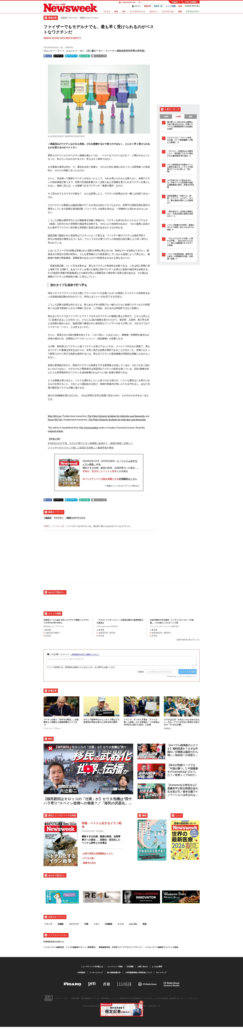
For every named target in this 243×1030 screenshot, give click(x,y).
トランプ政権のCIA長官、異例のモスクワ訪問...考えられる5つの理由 (180, 227)
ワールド (106, 11)
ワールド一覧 (58, 526)
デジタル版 (88, 858)
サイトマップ (161, 972)
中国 (86, 924)
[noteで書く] (84, 56)
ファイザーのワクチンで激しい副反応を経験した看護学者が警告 (81, 447)
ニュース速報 (170, 6)
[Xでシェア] (58, 56)
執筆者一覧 (158, 6)
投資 (145, 924)
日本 (124, 11)
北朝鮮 (61, 924)
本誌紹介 (175, 2)
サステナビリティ (193, 11)
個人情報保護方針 (114, 972)
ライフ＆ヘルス (168, 11)
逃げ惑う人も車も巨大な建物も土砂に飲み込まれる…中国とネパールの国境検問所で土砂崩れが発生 (180, 125)
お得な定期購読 (191, 2)
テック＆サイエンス (137, 11)
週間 (190, 117)
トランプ (48, 924)
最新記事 (147, 6)
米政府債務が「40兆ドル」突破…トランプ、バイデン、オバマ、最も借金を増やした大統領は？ (180, 199)
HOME (46, 526)
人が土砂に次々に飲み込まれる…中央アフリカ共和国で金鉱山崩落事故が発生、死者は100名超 (180, 183)
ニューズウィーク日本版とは (92, 966)
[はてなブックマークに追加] (71, 56)
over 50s (133, 924)
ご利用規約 (81, 972)
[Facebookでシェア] (48, 56)
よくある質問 (157, 966)
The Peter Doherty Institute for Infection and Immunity (116, 416)
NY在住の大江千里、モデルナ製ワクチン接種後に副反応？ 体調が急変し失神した (90, 443)
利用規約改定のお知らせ (54, 942)
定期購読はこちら (128, 479)
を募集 (175, 947)
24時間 (178, 117)
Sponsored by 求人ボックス (188, 640)
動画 (180, 6)
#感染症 (64, 18)
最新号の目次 (89, 863)
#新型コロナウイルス (89, 18)
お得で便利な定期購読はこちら (98, 853)
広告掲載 (130, 966)
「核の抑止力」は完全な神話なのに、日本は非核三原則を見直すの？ (180, 213)
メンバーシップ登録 (115, 966)
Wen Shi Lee (54, 416)
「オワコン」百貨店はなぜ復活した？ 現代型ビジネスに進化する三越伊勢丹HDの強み (180, 153)
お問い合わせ (143, 966)
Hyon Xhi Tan (55, 420)
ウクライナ (74, 924)
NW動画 (108, 924)
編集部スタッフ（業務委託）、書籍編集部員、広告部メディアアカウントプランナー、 (109, 947)
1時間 (166, 117)
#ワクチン (73, 18)
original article (55, 431)
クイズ (121, 924)
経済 (116, 11)
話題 (180, 11)
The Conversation (88, 427)
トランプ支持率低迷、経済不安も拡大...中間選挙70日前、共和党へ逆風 (180, 256)
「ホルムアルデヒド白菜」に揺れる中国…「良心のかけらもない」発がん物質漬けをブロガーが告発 (180, 241)
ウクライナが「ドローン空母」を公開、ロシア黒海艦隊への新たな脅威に (180, 140)
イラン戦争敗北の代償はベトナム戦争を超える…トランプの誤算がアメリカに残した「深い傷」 (180, 168)
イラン (97, 924)
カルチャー (153, 11)
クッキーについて (96, 972)
